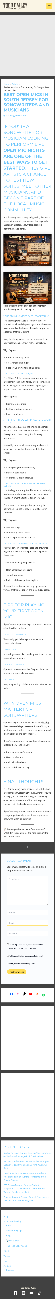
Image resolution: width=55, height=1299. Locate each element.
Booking (10, 1270)
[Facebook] (15, 1293)
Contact (7, 1266)
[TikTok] (40, 1293)
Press (8, 1225)
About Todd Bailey (12, 1221)
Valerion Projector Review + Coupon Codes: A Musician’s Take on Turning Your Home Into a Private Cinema (24, 1177)
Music (6, 1250)
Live (5, 1261)
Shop (6, 1216)
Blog (8, 1235)
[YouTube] (32, 1293)
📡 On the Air (12, 1240)
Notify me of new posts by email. (22, 963)
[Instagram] (23, 1293)
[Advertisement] (27, 46)
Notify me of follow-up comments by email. (26, 956)
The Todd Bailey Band (16, 1245)
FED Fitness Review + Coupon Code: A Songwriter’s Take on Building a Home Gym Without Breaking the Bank (24, 1188)
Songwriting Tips (14, 1230)
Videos (6, 1256)
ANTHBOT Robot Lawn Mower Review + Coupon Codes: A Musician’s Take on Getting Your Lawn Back (26, 1165)
